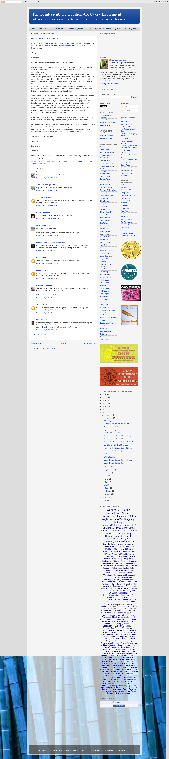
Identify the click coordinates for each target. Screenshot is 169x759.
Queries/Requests (110, 595)
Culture (117, 634)
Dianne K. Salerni (43, 285)
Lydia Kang (104, 272)
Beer (129, 582)
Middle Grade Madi (107, 136)
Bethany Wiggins (106, 179)
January (107, 494)
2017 (105, 397)
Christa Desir (104, 198)
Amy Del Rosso (105, 158)
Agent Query (125, 122)
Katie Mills (103, 245)
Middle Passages (64, 46)
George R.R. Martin (125, 637)
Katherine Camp (120, 613)
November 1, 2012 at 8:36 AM (47, 205)
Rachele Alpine (105, 288)
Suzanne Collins (107, 687)
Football (104, 588)
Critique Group (106, 634)
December (108, 415)
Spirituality (107, 626)
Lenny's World (105, 261)
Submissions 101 (127, 170)
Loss (120, 645)
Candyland (116, 584)
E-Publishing (115, 608)
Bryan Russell (105, 184)
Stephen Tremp (129, 599)
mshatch (39, 320)
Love (106, 556)
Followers (116, 568)
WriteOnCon (106, 566)
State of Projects (110, 454)
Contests (105, 561)
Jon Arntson (104, 234)
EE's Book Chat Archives (126, 202)
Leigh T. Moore (105, 259)
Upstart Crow (125, 227)
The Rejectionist (126, 222)
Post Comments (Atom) (49, 348)
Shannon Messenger (107, 310)
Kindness (128, 673)
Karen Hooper (105, 242)
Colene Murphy (123, 606)
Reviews (127, 624)
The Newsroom (114, 689)
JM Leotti (115, 639)
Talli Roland (104, 328)
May (106, 482)
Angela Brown (41, 197)
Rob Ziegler (104, 294)
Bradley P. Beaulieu (107, 182)
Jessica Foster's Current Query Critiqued (119, 436)
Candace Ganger (106, 187)
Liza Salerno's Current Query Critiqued (118, 460)
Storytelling (128, 563)
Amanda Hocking (106, 155)
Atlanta (111, 663)
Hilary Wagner (120, 610)
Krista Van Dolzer (106, 250)
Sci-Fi (117, 549)
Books (104, 530)
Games (104, 667)
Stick (128, 626)
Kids (120, 546)
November (108, 418)
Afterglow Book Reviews (105, 116)
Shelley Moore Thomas (108, 317)
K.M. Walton (106, 613)
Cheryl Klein (125, 193)
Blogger (128, 750)
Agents (103, 632)
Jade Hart (104, 671)
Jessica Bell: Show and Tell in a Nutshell (118, 442)
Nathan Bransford (127, 214)
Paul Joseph (104, 283)
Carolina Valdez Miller (108, 190)
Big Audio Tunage (110, 430)
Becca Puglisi (105, 176)
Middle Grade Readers (120, 588)
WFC (119, 655)
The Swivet (125, 225)
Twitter (131, 689)
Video (124, 628)
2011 (104, 498)
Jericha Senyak (116, 671)
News (133, 619)
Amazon (105, 661)
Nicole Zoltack (108, 681)
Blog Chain (116, 559)
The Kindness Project (108, 123)
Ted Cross (103, 334)
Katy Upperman (105, 248)
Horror (116, 580)
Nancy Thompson (43, 212)
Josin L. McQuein (106, 237)
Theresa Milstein (42, 305)
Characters (127, 604)
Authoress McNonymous (105, 172)
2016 (105, 400)
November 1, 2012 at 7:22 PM (47, 298)
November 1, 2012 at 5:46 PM (47, 278)
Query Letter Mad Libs (129, 159)
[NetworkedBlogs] (119, 702)
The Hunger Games (123, 653)
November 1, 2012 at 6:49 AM (47, 178)
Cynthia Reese (105, 209)
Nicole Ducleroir (106, 280)
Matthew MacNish (119, 60)
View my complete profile (109, 84)
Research (125, 595)
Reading (123, 541)
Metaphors (116, 677)
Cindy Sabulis (105, 204)
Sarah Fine (104, 305)
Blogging (129, 519)
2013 (105, 409)
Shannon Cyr (105, 307)
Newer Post (37, 343)
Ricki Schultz (104, 291)
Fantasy (107, 551)
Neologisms (114, 679)
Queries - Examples (38, 163)
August (107, 473)
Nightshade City (107, 621)
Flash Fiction (129, 608)
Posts (33, 29)
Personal (115, 530)
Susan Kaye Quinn (107, 323)
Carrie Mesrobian (106, 196)
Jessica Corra (105, 228)
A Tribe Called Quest (109, 657)
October (107, 467)
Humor (106, 639)
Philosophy (106, 649)
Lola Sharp (104, 269)
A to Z (117, 519)
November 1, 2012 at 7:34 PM (47, 313)
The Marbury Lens (110, 602)
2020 (105, 394)
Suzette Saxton (105, 326)
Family (129, 546)
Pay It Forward (123, 621)
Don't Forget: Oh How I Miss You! (116, 445)
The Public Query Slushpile (127, 174)
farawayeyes (41, 225)
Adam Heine (104, 150)
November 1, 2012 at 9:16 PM (47, 330)
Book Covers (120, 551)
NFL (124, 591)
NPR (106, 554)
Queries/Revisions (124, 570)
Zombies (125, 693)
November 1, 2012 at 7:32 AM (47, 190)
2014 (105, 406)
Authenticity (121, 663)
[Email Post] (65, 161)
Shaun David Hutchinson (104, 314)
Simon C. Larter (106, 320)
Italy (134, 669)
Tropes (111, 655)
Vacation (107, 575)
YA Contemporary (122, 533)
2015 (105, 403)
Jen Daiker (104, 223)
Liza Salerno (48, 46)
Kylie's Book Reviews (103, 29)
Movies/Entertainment (114, 525)
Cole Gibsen (104, 206)
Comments (127, 110)
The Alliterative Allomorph (120, 651)
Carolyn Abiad (105, 193)
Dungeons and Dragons (123, 575)
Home (63, 343)
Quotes (117, 29)
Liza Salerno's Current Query (44, 38)
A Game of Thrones (115, 630)
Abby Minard (124, 657)
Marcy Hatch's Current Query (114, 451)
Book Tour (113, 632)
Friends (113, 637)
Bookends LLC (126, 190)
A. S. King (103, 147)
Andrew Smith (105, 161)
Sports (118, 563)
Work (113, 556)
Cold (121, 632)
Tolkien (124, 602)
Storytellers (125, 649)
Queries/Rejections (114, 538)
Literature (128, 675)
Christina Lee (105, 201)
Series (88, 29)
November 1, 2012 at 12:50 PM (47, 235)
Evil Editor (124, 138)
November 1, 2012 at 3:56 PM (47, 263)
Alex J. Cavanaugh (43, 185)
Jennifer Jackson (127, 208)
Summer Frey (129, 685)
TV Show (119, 687)
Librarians (118, 675)
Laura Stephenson (106, 256)
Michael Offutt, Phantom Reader (48, 243)
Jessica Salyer (127, 641)
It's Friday (107, 421)
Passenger (116, 683)
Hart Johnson (105, 217)
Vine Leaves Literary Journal (112, 691)
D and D (127, 584)
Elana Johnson (42, 270)
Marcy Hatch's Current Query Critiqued (118, 448)
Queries (89, 161)
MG (119, 544)
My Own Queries (130, 29)
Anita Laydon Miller (107, 166)
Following (107, 580)
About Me (42, 29)
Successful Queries (75, 29)
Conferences (131, 632)
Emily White (126, 577)
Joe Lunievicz (105, 231)
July (106, 476)
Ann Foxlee (104, 169)
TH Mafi (103, 337)
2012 (105, 412)
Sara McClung (105, 299)
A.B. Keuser (130, 630)
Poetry (123, 561)
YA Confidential (105, 125)
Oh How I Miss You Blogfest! (114, 433)
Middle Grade (127, 580)
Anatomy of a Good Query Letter (128, 125)
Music (108, 549)
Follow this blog (119, 705)
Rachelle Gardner (127, 219)
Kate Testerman (126, 211)
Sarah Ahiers (104, 302)
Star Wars (119, 626)
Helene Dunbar (116, 669)
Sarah (38, 172)
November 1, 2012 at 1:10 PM (47, 251)
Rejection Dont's (127, 168)
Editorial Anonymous (128, 195)
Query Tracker (126, 165)
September (108, 470)
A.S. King (123, 556)
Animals (116, 604)
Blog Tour (128, 559)
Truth (124, 689)
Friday (115, 561)
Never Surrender (128, 679)
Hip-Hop (131, 610)
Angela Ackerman (106, 163)
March (106, 488)
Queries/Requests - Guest (118, 536)
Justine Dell (104, 240)
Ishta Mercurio (105, 220)
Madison (106, 677)
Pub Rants (124, 216)
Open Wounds (122, 681)
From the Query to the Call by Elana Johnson (129, 146)
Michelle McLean (106, 277)
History (127, 669)
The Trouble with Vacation (113, 427)
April (106, 485)
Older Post (89, 343)
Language (108, 675)
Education (130, 586)
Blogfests (121, 516)
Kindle (132, 613)
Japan (124, 639)
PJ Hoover (104, 285)
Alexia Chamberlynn (126, 659)
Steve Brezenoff (115, 685)
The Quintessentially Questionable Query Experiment (76, 14)
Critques (127, 549)
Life (131, 551)
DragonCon (118, 586)
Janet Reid (125, 205)
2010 (105, 501)
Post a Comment (40, 334)
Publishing (117, 624)
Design (126, 634)
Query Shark (125, 162)
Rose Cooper (105, 296)
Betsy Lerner (125, 187)
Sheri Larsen (121, 597)
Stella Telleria (114, 599)
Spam (104, 685)
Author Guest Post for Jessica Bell (116, 424)
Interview (129, 544)
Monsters (116, 591)
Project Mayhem (106, 120)
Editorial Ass (125, 198)
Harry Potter (106, 610)
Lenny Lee (122, 615)
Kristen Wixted (126, 643)
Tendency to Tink (106, 138)
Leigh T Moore (109, 615)
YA (124, 530)
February (108, 491)
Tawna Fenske (105, 331)
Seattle (115, 649)
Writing (118, 522)
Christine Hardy (107, 606)
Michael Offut (105, 274)
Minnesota (126, 677)
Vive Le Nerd (104, 339)
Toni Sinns (115, 628)
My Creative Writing (57, 29)
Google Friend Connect (118, 667)
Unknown (40, 257)
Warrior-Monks (129, 655)
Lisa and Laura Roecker (105, 265)
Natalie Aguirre (122, 619)
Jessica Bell (104, 226)
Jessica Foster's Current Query (115, 439)
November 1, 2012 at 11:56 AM (47, 218)
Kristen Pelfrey (105, 253)
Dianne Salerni (105, 212)
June (106, 479)
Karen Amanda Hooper (109, 643)
